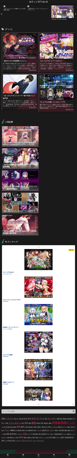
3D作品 (38, 423)
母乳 (42, 423)
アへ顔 (3, 427)
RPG (21, 437)
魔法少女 (45, 427)
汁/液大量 (21, 418)
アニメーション (26, 440)
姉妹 (61, 418)
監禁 (22, 423)
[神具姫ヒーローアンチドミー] (38, 289)
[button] (73, 411)
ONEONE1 (6, 331)
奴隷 (37, 437)
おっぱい (50, 434)
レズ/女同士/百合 (10, 440)
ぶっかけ (46, 437)
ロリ (11, 418)
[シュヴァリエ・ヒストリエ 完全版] (38, 372)
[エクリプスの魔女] (38, 317)
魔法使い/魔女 (48, 423)
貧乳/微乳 (35, 434)
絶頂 (29, 419)
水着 (26, 427)
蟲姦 (69, 430)
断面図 (65, 418)
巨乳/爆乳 (21, 427)
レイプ (29, 434)
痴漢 (23, 430)
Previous (1, 14)
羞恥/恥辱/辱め (11, 434)
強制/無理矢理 (69, 437)
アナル (41, 419)
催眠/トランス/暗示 (58, 437)
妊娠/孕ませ (45, 430)
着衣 (39, 434)
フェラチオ (54, 427)
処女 (25, 419)
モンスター (52, 419)
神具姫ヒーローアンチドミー (11, 301)
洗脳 (8, 437)
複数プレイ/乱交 (14, 437)
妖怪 (4, 434)
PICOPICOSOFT (7, 386)
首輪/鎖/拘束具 (58, 434)
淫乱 (46, 418)
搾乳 (49, 427)
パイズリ (19, 434)
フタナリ (41, 437)
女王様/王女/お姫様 (11, 427)
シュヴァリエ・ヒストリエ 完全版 (12, 384)
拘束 (26, 423)
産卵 (3, 440)
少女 (25, 433)
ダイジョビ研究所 (7, 303)
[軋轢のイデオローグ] (38, 344)
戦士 (35, 430)
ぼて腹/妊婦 (18, 430)
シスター (18, 440)
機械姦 (13, 430)
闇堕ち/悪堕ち (38, 427)
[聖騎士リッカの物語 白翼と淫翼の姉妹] (38, 399)
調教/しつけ (6, 419)
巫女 (72, 427)
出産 (6, 423)
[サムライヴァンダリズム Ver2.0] (38, 262)
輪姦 (58, 418)
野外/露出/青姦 (63, 430)
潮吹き (57, 430)
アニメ (7, 430)
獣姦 (30, 423)
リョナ (64, 434)
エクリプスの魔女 (8, 329)
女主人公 (35, 418)
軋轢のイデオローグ (8, 357)
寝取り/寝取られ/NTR (29, 437)
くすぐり (52, 430)
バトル (39, 430)
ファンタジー (15, 423)
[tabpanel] (14, 14)
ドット (35, 440)
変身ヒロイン (62, 427)
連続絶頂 (44, 434)
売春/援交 (30, 427)
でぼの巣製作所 (29, 430)
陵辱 (33, 423)
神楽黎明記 (70, 418)
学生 (15, 418)
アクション (40, 440)
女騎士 (69, 427)
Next (76, 14)
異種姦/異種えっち (63, 422)
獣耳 (50, 437)
